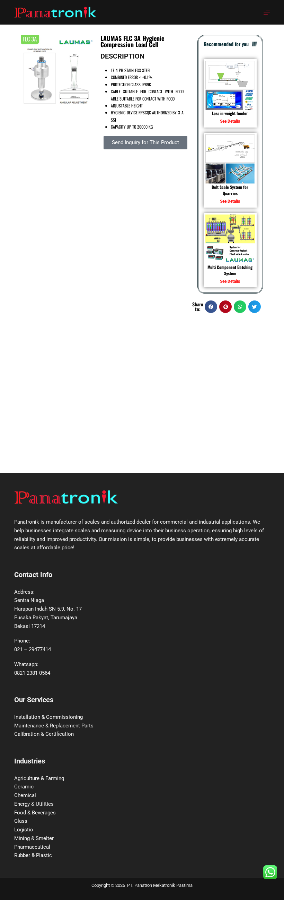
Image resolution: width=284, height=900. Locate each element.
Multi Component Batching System (229, 270)
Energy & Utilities (34, 804)
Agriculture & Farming (39, 778)
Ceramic (24, 787)
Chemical (25, 795)
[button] (211, 306)
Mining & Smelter (34, 838)
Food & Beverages (35, 813)
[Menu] (267, 12)
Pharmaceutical (32, 847)
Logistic (23, 830)
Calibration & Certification (44, 734)
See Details (230, 121)
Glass (20, 821)
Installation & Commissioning (48, 717)
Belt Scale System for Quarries (230, 190)
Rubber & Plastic (33, 855)
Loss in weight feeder (230, 113)
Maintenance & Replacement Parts (54, 726)
